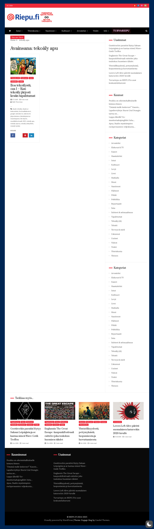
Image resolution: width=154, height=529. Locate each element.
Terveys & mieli (118, 229)
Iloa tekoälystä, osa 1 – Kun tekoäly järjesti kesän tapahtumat (22, 90)
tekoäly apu (30, 121)
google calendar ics (16, 114)
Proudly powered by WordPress (58, 520)
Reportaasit (116, 204)
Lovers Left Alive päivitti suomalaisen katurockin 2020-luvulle (126, 429)
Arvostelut (81, 31)
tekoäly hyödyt (15, 126)
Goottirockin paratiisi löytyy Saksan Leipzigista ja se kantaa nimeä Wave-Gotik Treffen (125, 48)
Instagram (141, 5)
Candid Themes (102, 520)
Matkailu (14, 81)
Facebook (138, 5)
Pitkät (114, 195)
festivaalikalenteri (25, 111)
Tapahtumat (116, 216)
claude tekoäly (17, 109)
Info (105, 31)
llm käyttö (23, 119)
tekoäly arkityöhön (27, 123)
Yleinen (114, 255)
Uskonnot (115, 234)
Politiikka (115, 199)
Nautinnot (50, 31)
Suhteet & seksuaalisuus (122, 212)
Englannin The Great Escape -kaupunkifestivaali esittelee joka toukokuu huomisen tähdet (123, 58)
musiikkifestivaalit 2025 (18, 121)
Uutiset (114, 238)
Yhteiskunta (33, 31)
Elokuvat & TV (117, 147)
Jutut (18, 31)
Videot (114, 242)
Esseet (114, 152)
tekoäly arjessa (15, 123)
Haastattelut (116, 156)
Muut (113, 182)
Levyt (113, 169)
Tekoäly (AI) (15, 78)
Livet (31, 78)
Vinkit (95, 31)
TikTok (145, 5)
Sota (113, 208)
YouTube (134, 5)
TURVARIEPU (121, 30)
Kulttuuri (66, 31)
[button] (149, 524)
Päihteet (115, 191)
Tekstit (114, 225)
